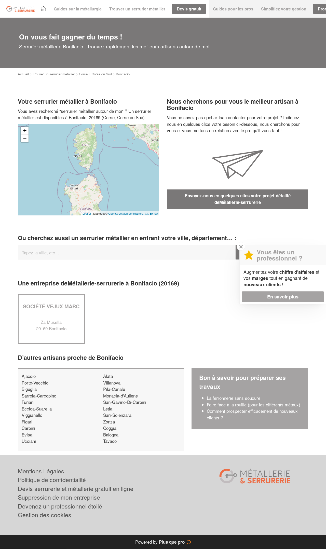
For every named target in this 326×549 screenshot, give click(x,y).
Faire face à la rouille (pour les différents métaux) (253, 404)
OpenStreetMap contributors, (126, 213)
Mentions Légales (41, 471)
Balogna (110, 434)
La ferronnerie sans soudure (233, 398)
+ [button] (24, 130)
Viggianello (32, 415)
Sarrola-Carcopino (39, 395)
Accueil (23, 74)
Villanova (111, 382)
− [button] (24, 138)
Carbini (28, 428)
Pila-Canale (114, 389)
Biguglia (29, 389)
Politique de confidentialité (52, 479)
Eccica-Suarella (37, 408)
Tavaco (110, 441)
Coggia (109, 428)
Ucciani (29, 441)
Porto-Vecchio (35, 382)
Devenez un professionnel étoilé (60, 506)
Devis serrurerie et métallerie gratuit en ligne (75, 488)
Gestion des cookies (44, 515)
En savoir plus (282, 296)
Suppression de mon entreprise (59, 497)
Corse (83, 74)
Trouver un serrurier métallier (54, 74)
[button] (77, 9)
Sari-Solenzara (117, 415)
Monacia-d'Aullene (120, 395)
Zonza (109, 421)
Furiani (28, 402)
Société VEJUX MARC (51, 306)
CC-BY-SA (151, 213)
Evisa (27, 434)
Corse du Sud (102, 74)
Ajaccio (29, 376)
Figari (27, 421)
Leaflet (87, 213)
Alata (108, 376)
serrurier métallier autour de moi (91, 111)
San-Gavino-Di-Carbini (124, 402)
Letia (107, 408)
